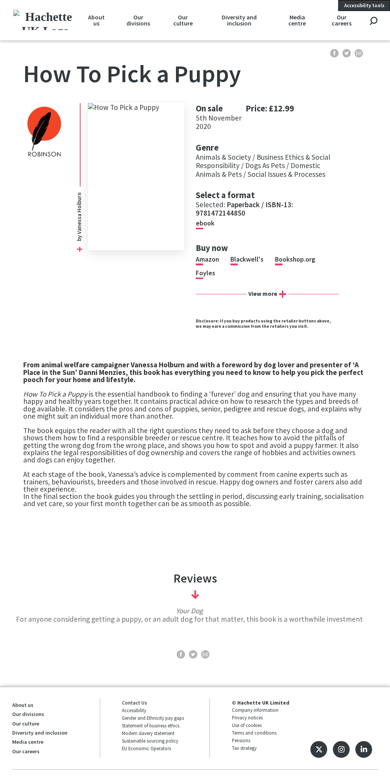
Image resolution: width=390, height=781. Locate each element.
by (79, 237)
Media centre (297, 20)
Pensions (241, 740)
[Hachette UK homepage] (45, 20)
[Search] (373, 21)
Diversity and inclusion (239, 20)
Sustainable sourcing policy (150, 741)
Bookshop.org (295, 259)
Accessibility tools (364, 5)
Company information (255, 710)
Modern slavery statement (148, 733)
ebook (205, 223)
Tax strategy (244, 748)
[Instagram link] (341, 749)
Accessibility (134, 710)
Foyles (205, 273)
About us (96, 20)
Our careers (342, 20)
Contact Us (134, 703)
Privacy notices (247, 717)
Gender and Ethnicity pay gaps (153, 718)
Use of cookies (247, 725)
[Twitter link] (318, 749)
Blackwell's (247, 259)
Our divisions (138, 20)
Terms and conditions (254, 733)
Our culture (183, 20)
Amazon (207, 259)
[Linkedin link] (363, 749)
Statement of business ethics (150, 725)
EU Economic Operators (146, 748)
